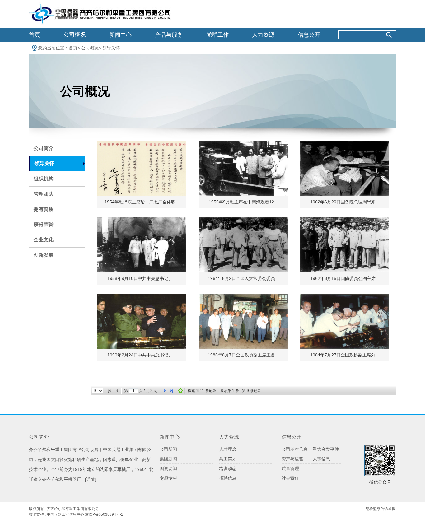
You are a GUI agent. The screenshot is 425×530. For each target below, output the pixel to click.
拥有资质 (44, 209)
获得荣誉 (44, 224)
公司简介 (44, 148)
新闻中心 (120, 35)
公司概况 (74, 35)
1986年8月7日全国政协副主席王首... (243, 354)
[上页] (117, 391)
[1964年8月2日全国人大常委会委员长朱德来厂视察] (243, 244)
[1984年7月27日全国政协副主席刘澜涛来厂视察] (344, 321)
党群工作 (217, 35)
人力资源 (263, 35)
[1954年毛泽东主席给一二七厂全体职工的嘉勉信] (141, 168)
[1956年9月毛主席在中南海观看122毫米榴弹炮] (243, 168)
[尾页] (172, 391)
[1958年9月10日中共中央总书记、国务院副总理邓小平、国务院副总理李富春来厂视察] (141, 244)
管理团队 (44, 194)
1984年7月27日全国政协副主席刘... (344, 354)
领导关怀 (111, 47)
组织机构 (44, 178)
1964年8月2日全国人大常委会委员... (243, 278)
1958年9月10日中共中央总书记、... (141, 278)
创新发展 (44, 255)
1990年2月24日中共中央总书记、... (141, 354)
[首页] (109, 391)
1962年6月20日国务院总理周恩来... (344, 201)
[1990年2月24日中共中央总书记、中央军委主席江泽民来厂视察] (141, 321)
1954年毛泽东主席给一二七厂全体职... (142, 201)
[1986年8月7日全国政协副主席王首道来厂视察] (243, 321)
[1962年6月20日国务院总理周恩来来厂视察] (344, 168)
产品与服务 (169, 35)
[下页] (164, 391)
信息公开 (309, 35)
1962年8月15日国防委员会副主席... (344, 278)
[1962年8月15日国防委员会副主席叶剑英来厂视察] (344, 244)
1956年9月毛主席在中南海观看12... (243, 201)
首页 (34, 35)
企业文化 (44, 239)
